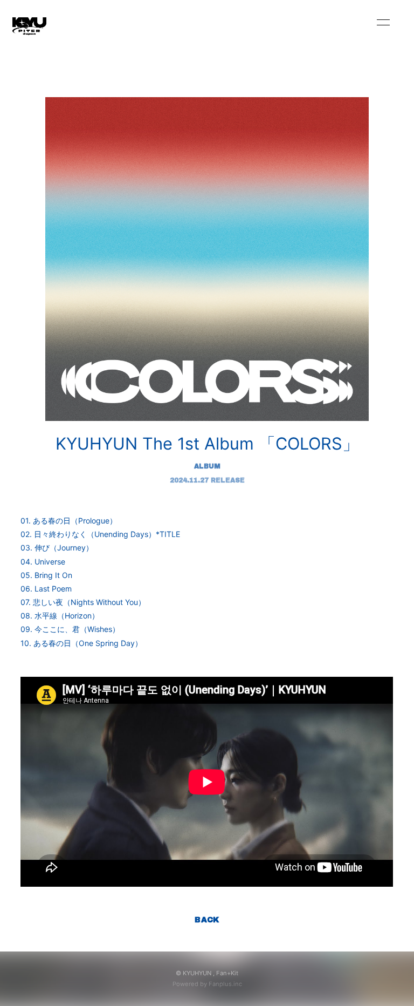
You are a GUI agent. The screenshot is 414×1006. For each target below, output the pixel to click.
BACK (207, 920)
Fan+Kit (227, 973)
